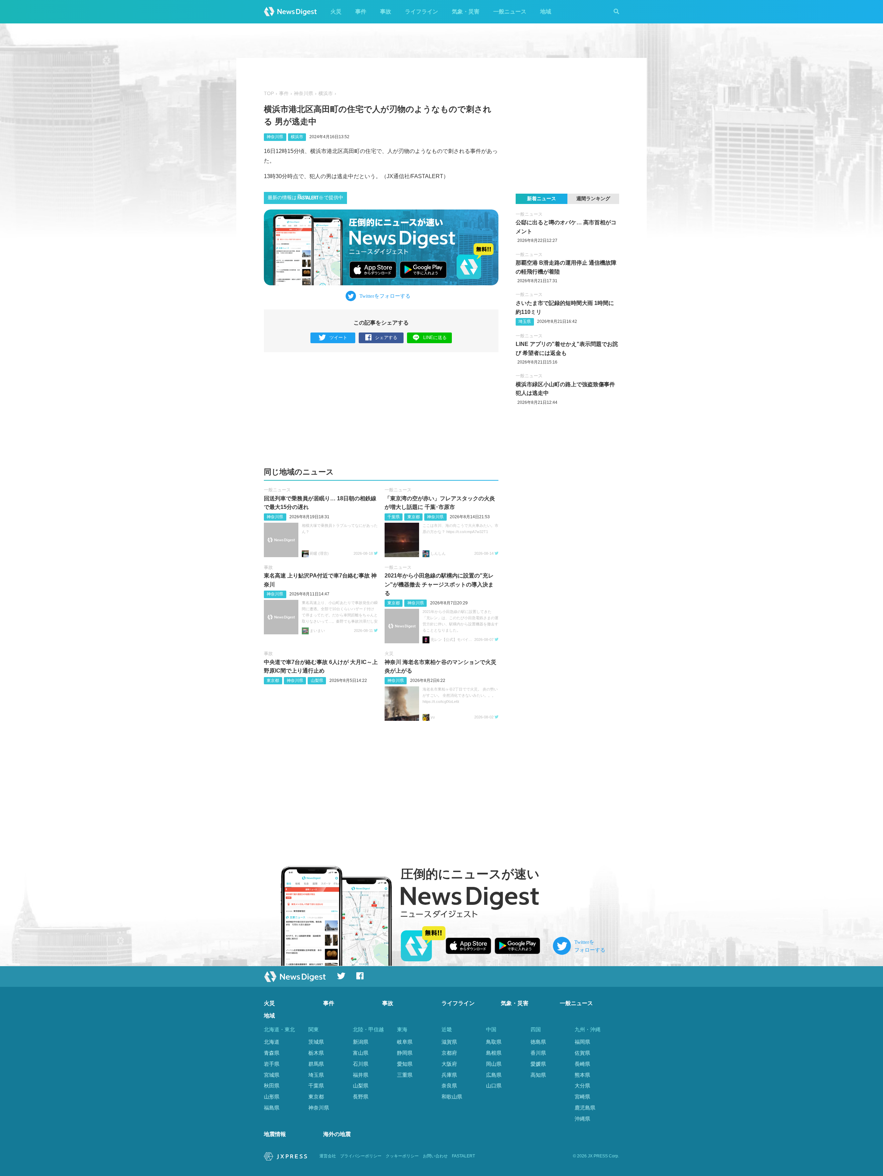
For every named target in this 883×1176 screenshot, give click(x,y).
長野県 (360, 1097)
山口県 (494, 1085)
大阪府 (449, 1064)
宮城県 (271, 1075)
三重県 (405, 1075)
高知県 (538, 1075)
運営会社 (327, 1156)
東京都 (413, 516)
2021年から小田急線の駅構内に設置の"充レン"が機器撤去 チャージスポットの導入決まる (439, 584)
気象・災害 (465, 11)
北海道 (271, 1042)
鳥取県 (494, 1042)
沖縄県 (582, 1119)
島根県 (494, 1053)
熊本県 (582, 1075)
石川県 (360, 1064)
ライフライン (421, 11)
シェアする (386, 337)
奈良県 (449, 1085)
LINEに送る (435, 337)
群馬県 (316, 1064)
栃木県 (316, 1053)
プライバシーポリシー (360, 1156)
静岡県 (405, 1053)
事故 (385, 11)
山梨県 (317, 680)
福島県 (271, 1108)
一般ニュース (509, 11)
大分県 (582, 1085)
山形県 (271, 1097)
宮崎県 (582, 1097)
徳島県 (538, 1042)
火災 (335, 11)
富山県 (360, 1053)
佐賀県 (582, 1053)
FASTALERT (463, 1156)
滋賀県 (449, 1042)
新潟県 (360, 1042)
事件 (360, 11)
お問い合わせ (435, 1156)
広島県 (494, 1075)
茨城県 (316, 1042)
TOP (269, 93)
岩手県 (271, 1064)
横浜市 (325, 93)
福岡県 (582, 1042)
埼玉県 (524, 321)
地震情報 (275, 1134)
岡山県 (494, 1064)
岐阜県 (405, 1042)
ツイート (338, 337)
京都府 (449, 1053)
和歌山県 (452, 1097)
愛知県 (405, 1064)
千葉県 (393, 516)
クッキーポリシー (402, 1156)
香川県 (538, 1053)
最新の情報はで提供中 (305, 197)
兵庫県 (449, 1075)
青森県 (271, 1053)
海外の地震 (337, 1134)
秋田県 (271, 1085)
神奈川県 (303, 93)
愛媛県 (538, 1064)
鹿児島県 (585, 1108)
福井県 (360, 1075)
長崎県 (582, 1064)
